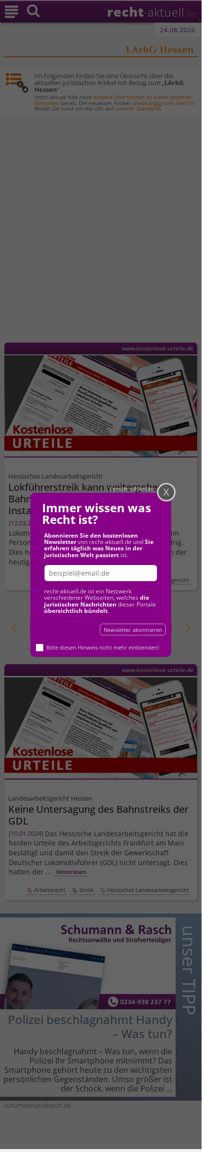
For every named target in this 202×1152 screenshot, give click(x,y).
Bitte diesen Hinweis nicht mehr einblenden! (102, 647)
